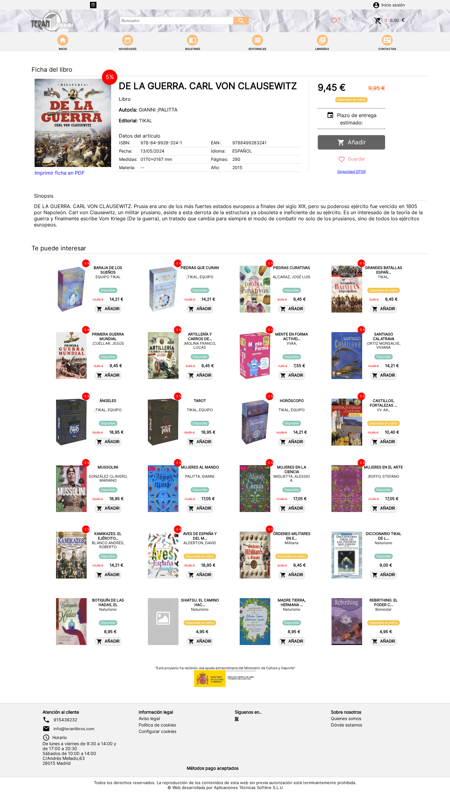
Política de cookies (157, 725)
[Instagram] (93, 5)
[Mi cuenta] (376, 5)
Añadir (355, 142)
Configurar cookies (157, 731)
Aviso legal (149, 718)
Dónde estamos (346, 725)
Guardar (355, 159)
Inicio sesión (393, 5)
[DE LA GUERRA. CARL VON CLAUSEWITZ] (73, 123)
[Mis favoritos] (334, 20)
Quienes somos (346, 718)
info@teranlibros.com (74, 728)
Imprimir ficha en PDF (59, 173)
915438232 (65, 719)
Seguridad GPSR (351, 171)
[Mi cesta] (377, 20)
